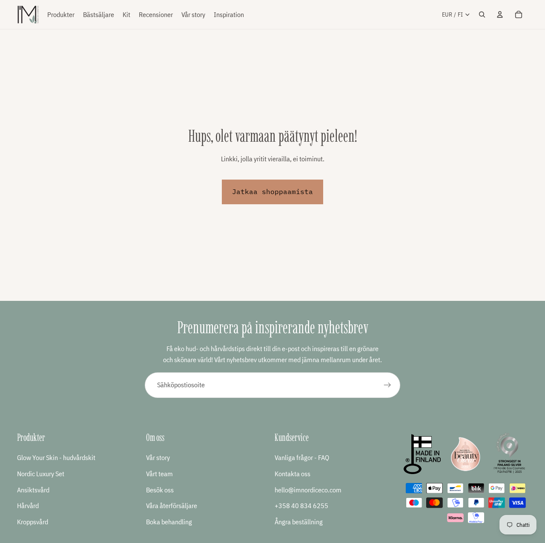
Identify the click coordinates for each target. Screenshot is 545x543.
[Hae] (482, 14)
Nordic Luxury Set (40, 473)
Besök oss (160, 489)
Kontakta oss (292, 473)
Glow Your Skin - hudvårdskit (56, 457)
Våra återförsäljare (171, 505)
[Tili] (499, 14)
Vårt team (159, 473)
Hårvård (28, 505)
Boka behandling (169, 521)
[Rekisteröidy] (387, 385)
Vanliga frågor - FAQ (302, 457)
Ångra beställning (299, 521)
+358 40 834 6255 (301, 505)
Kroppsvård (32, 521)
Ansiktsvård (33, 489)
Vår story (158, 457)
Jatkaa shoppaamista (272, 191)
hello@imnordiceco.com (308, 489)
